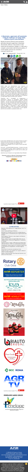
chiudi (23, 468)
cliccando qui (17, 468)
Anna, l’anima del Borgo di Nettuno (9, 230)
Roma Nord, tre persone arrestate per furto (11, 249)
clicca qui (21, 470)
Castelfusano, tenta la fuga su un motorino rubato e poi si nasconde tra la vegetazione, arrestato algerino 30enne (13, 246)
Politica (6, 4)
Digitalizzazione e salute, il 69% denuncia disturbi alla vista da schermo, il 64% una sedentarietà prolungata (13, 243)
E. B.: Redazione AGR (11, 53)
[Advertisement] (14, 20)
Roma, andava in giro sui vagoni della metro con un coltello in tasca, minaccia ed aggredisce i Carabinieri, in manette (13, 240)
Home (2, 4)
